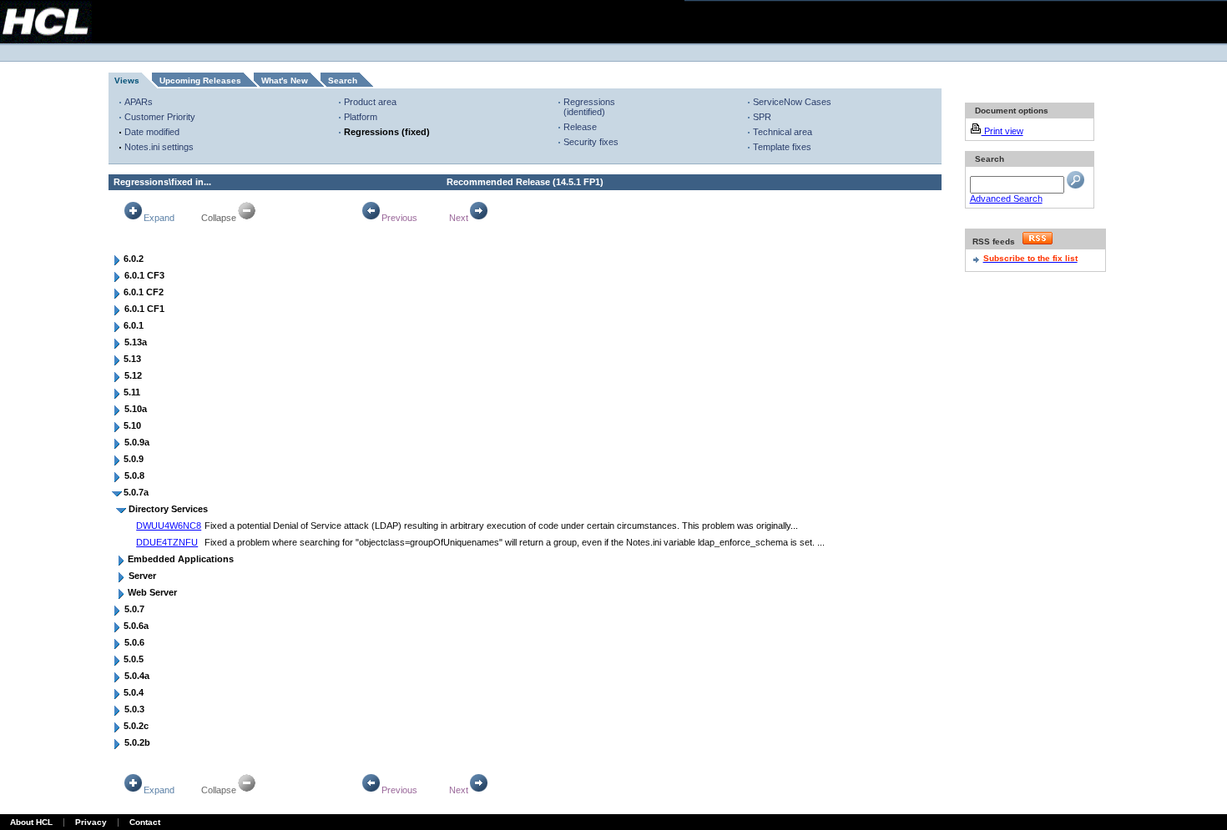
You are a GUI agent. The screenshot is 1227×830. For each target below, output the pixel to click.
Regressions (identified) (589, 107)
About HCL (31, 822)
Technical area (782, 132)
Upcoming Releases (200, 80)
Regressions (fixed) (387, 132)
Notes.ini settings (159, 147)
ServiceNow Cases (792, 102)
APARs (138, 102)
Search (342, 80)
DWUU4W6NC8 (168, 526)
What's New (284, 80)
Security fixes (591, 142)
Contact (144, 822)
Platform (360, 117)
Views (126, 80)
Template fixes (782, 147)
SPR (762, 117)
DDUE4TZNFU (167, 542)
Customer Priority (159, 117)
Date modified (151, 132)
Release (580, 127)
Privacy (91, 822)
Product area (370, 102)
